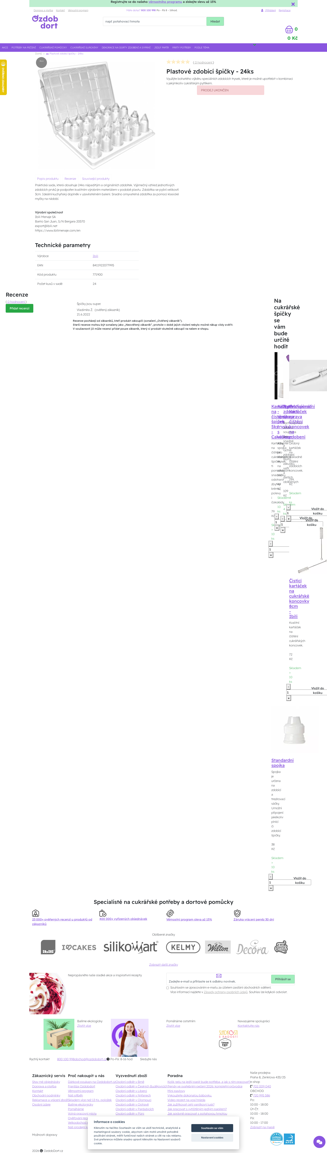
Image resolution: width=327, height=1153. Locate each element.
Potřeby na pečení (24, 47)
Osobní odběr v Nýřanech (133, 1095)
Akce (5, 47)
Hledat (215, 21)
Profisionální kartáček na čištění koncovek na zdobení (302, 421)
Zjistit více (84, 1025)
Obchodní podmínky (46, 1095)
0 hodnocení (203, 62)
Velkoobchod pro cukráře (85, 1122)
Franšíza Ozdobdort (81, 1086)
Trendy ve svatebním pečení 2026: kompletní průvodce (204, 1086)
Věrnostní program (78, 10)
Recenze (70, 179)
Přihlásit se (283, 979)
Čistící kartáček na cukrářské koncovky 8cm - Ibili (299, 598)
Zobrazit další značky (163, 964)
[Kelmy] (183, 947)
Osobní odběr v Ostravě (132, 1104)
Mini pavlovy (176, 1091)
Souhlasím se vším (212, 1128)
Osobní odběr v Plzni (130, 1113)
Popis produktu (47, 179)
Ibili (95, 256)
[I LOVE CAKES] (79, 947)
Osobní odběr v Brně (130, 1082)
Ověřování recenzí (80, 1118)
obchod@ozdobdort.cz (90, 1059)
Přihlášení (270, 10)
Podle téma (202, 47)
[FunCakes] (281, 947)
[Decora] (252, 947)
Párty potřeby (181, 47)
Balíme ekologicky (80, 1104)
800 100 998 (65, 1059)
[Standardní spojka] (295, 729)
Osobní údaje (41, 1104)
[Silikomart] (131, 947)
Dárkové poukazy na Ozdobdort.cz (92, 1082)
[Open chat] (319, 1144)
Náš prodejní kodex (81, 1127)
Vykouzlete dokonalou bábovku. (189, 1095)
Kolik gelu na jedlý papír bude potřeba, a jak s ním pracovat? (208, 1082)
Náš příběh (75, 1095)
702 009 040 (262, 1086)
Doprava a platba (43, 10)
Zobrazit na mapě (262, 1127)
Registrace (284, 10)
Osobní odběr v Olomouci (133, 1100)
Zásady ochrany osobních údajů (226, 992)
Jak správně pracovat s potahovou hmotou (197, 1113)
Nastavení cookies (212, 1137)
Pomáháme (76, 1109)
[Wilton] (218, 947)
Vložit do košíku (311, 522)
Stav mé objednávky (46, 1082)
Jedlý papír (161, 47)
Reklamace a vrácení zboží (50, 1100)
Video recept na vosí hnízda (186, 1100)
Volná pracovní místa (82, 1113)
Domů (38, 53)
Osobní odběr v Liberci (131, 1091)
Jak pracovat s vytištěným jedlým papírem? (197, 1109)
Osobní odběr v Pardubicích (135, 1109)
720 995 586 (261, 1095)
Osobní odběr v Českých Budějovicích (141, 1086)
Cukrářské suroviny (84, 47)
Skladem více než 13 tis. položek (90, 1100)
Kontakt (60, 10)
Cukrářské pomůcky (53, 47)
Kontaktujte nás (248, 1025)
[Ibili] (48, 947)
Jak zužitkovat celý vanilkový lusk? (190, 1104)
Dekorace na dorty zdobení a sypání (126, 47)
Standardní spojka (282, 763)
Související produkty (95, 179)
